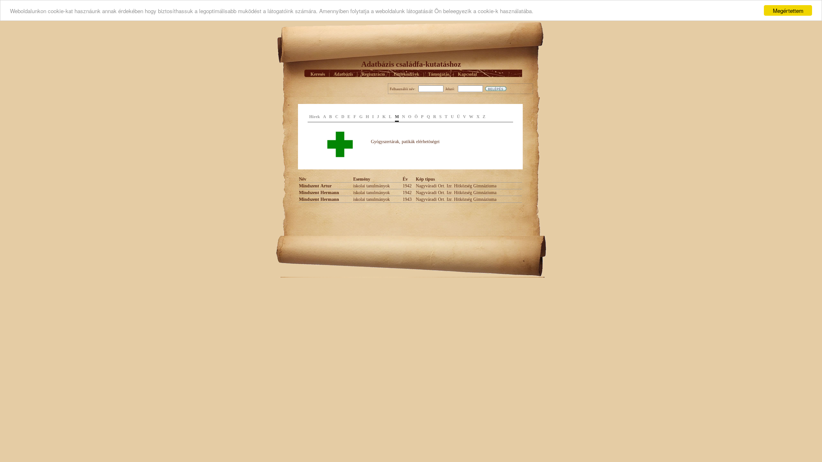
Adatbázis (343, 74)
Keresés (317, 74)
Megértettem (788, 10)
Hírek (314, 116)
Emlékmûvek (406, 74)
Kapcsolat (467, 74)
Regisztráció (373, 74)
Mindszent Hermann (319, 192)
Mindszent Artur (315, 186)
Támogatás (438, 74)
